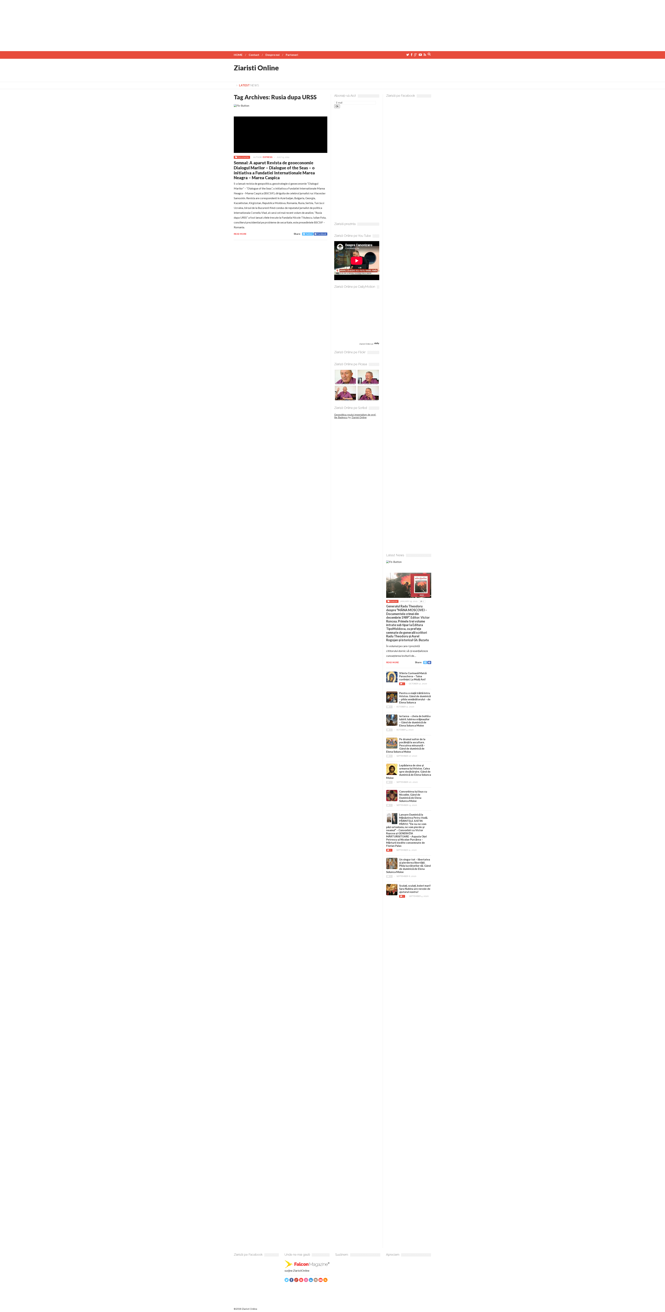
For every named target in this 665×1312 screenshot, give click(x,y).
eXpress (267, 157)
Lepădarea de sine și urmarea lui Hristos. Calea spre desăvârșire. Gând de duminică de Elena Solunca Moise (408, 771)
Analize (393, 601)
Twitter (309, 234)
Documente (243, 157)
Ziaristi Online (256, 68)
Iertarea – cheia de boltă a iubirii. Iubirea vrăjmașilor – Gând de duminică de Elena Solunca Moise (415, 721)
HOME (238, 54)
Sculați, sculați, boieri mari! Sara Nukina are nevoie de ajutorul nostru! (415, 888)
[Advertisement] (332, 24)
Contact (254, 54)
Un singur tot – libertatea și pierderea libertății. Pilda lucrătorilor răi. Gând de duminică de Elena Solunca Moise (408, 865)
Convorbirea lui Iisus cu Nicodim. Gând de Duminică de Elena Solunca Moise (413, 796)
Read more (240, 234)
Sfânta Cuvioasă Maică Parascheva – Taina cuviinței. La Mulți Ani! (413, 676)
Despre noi (272, 54)
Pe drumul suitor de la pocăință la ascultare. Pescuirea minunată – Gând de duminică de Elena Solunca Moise (405, 745)
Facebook (321, 234)
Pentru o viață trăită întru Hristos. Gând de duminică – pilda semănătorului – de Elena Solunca (415, 697)
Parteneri (292, 54)
